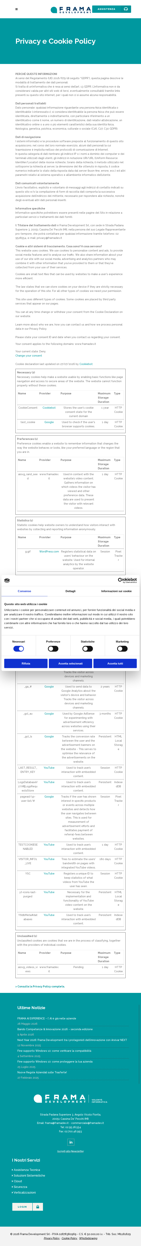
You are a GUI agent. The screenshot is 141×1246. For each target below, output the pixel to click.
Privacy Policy (52, 1238)
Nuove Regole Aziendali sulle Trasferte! (42, 1072)
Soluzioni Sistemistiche (29, 1175)
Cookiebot (86, 364)
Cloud (18, 1181)
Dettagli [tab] (71, 591)
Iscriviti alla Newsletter (70, 1151)
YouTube (49, 767)
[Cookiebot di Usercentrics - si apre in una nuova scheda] (121, 580)
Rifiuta (26, 663)
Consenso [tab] (24, 591)
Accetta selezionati (70, 663)
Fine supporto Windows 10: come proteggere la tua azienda (55, 1061)
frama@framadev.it (57, 1123)
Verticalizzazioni (25, 1192)
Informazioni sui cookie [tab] (116, 591)
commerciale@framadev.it (87, 1123)
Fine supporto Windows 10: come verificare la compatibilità (54, 1050)
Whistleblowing (88, 1238)
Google (49, 422)
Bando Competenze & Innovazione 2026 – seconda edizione (55, 1029)
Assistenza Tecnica (27, 1170)
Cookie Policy (70, 1238)
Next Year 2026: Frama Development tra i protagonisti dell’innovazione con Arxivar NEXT (72, 1040)
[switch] (53, 649)
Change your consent (28, 355)
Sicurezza (20, 1187)
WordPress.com (49, 551)
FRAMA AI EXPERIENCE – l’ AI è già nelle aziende (46, 1018)
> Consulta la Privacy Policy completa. (40, 986)
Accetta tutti (115, 663)
